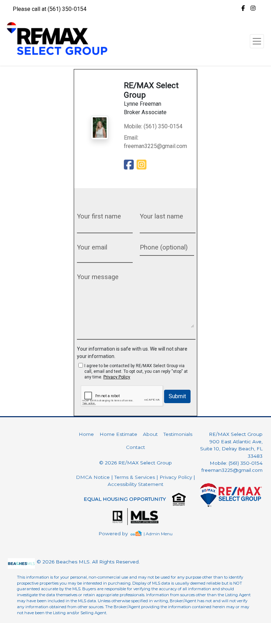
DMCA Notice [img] (93, 477)
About (150, 434)
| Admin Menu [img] (158, 533)
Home (86, 434)
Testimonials (177, 434)
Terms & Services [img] (134, 477)
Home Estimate (118, 434)
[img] (243, 8)
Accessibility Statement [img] (135, 484)
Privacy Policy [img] (116, 377)
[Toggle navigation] (257, 41)
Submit (177, 396)
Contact (135, 447)
